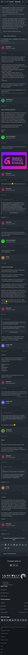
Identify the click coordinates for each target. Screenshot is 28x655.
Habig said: (5, 319)
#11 (26, 388)
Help (2, 646)
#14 (26, 462)
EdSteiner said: (6, 412)
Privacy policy (4, 643)
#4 (26, 180)
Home (2, 649)
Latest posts (3, 589)
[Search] (26, 1)
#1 (26, 53)
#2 (26, 105)
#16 (26, 530)
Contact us (3, 636)
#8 (26, 263)
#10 (26, 351)
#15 (26, 493)
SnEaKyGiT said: (7, 466)
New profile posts (5, 593)
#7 (26, 246)
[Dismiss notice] (25, 8)
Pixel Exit (8, 630)
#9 (26, 314)
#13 (26, 436)
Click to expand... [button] (14, 212)
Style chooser (5, 633)
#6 (26, 228)
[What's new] (22, 1)
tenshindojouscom (23, 612)
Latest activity (4, 596)
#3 (26, 142)
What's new (4, 586)
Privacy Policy (6, 583)
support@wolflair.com (12, 28)
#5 (26, 195)
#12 (26, 407)
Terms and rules (4, 639)
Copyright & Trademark (8, 584)
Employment (5, 582)
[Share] (24, 53)
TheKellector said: (7, 199)
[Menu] (2, 1)
